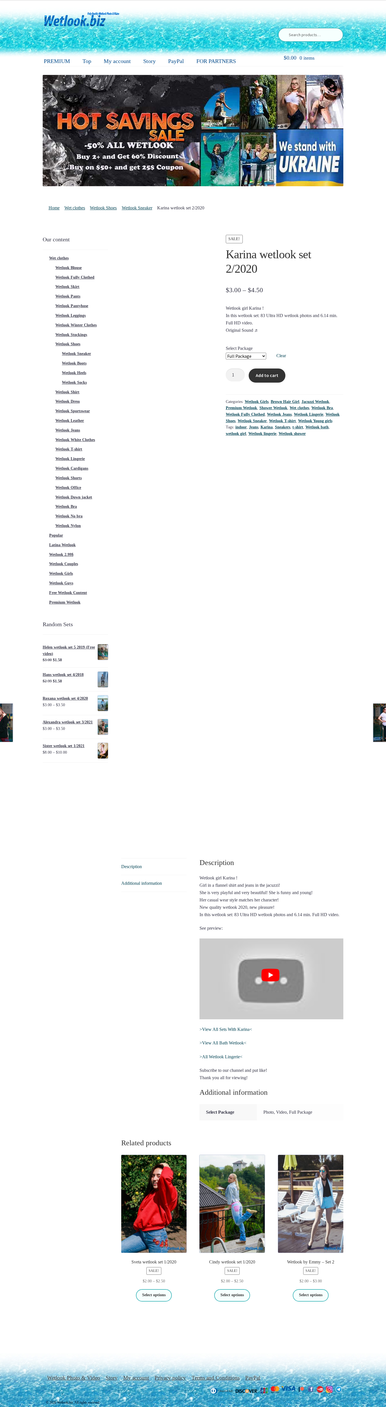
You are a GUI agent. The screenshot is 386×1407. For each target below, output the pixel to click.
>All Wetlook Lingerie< (220, 1056)
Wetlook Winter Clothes (76, 325)
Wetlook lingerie (262, 434)
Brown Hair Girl (285, 402)
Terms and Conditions (216, 1378)
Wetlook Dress (67, 401)
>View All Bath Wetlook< (222, 1042)
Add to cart (267, 375)
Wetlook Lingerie (308, 414)
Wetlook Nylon (68, 526)
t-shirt (297, 427)
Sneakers (282, 427)
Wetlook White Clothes (75, 440)
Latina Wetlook (62, 545)
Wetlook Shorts (68, 478)
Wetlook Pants (67, 296)
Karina (267, 427)
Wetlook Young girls (315, 421)
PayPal (176, 61)
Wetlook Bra (322, 408)
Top (87, 61)
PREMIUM (57, 61)
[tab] (154, 866)
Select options (154, 1295)
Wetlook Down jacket (73, 497)
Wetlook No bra (69, 516)
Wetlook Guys (61, 583)
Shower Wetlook (273, 408)
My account (117, 61)
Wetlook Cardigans (71, 468)
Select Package (239, 348)
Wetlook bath (317, 427)
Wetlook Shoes (103, 207)
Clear (281, 355)
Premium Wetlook (241, 408)
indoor (241, 427)
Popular (56, 535)
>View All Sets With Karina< (225, 1029)
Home (54, 207)
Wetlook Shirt (67, 392)
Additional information (141, 883)
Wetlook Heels (74, 373)
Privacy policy (170, 1378)
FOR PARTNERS (216, 61)
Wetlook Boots (74, 363)
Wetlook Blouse (68, 268)
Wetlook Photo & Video (73, 1378)
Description (131, 866)
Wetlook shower (292, 434)
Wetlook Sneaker (137, 207)
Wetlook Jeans (279, 414)
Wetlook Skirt (67, 287)
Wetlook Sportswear (72, 411)
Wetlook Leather (69, 421)
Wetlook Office (68, 487)
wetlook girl (236, 434)
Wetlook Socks (74, 382)
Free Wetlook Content (68, 593)
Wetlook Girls (256, 402)
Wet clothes (74, 207)
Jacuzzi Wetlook (315, 402)
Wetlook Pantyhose (71, 306)
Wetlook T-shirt (282, 421)
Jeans (253, 427)
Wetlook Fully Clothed (245, 414)
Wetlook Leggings (70, 315)
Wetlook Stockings (71, 335)
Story (149, 61)
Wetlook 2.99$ (61, 554)
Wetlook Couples (63, 564)
